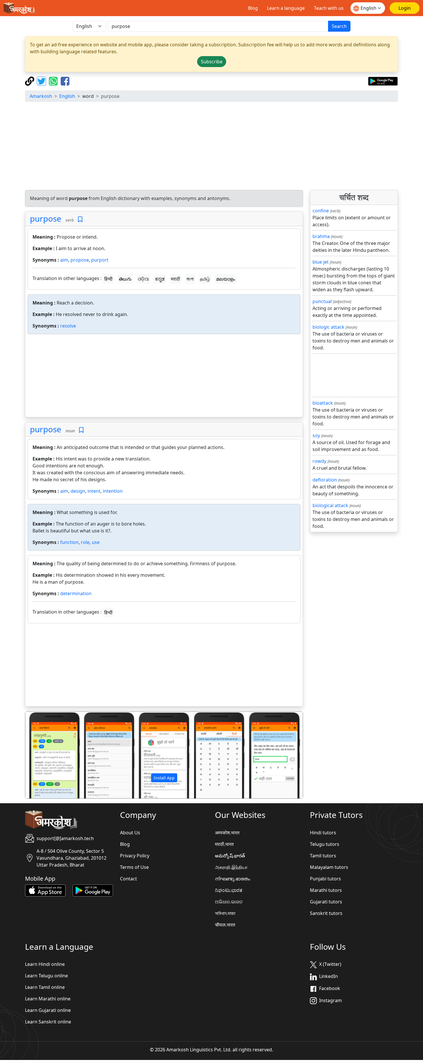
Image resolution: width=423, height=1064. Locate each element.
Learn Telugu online (46, 975)
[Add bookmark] (80, 219)
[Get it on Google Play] (383, 80)
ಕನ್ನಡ (160, 279)
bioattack (323, 403)
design (77, 491)
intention (113, 491)
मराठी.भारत (224, 844)
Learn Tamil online (45, 987)
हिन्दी (108, 279)
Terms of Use (134, 867)
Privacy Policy (134, 855)
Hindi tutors (323, 832)
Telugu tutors (324, 844)
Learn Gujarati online (48, 1010)
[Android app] (93, 890)
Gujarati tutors (326, 902)
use (96, 542)
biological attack (330, 505)
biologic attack (328, 327)
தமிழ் (205, 279)
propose (79, 260)
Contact (128, 878)
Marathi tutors (326, 890)
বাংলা (190, 279)
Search (339, 26)
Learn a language (286, 8)
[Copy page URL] (30, 80)
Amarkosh (41, 96)
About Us (130, 832)
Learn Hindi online (45, 964)
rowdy (319, 461)
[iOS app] (45, 890)
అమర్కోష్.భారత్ (230, 855)
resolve (68, 326)
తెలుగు (125, 279)
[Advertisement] (211, 146)
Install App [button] (164, 778)
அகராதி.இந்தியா (231, 867)
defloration (325, 480)
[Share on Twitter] (42, 80)
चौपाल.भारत (225, 925)
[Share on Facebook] (65, 80)
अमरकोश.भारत (227, 832)
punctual (322, 301)
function (69, 542)
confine (321, 211)
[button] (46, 754)
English (67, 96)
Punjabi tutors (325, 878)
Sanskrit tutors (326, 913)
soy (316, 435)
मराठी (175, 279)
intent (93, 491)
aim (64, 260)
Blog (253, 8)
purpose (45, 218)
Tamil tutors (323, 855)
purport (99, 260)
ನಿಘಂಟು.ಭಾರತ (228, 890)
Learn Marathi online (47, 999)
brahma (321, 236)
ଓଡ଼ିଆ (143, 279)
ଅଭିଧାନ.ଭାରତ (229, 902)
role (85, 542)
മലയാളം (225, 279)
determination (76, 593)
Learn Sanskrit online (48, 1022)
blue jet (321, 262)
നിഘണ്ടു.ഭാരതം (232, 878)
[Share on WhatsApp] (54, 80)
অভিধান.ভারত (225, 913)
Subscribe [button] (211, 61)
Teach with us (329, 8)
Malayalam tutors (329, 867)
